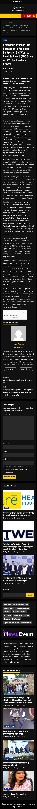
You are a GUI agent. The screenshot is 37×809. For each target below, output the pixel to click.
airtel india (7, 604)
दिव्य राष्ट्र (18, 8)
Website (6, 459)
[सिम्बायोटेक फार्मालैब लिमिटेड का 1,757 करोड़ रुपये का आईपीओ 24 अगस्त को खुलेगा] (18, 565)
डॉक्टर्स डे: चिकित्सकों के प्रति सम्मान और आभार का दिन (17, 380)
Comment (7, 414)
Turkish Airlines (26, 622)
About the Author (11, 315)
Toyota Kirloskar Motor (11, 622)
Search (6, 589)
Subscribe (31, 16)
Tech (6, 789)
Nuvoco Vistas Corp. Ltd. (21, 615)
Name (6, 443)
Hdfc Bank (7, 612)
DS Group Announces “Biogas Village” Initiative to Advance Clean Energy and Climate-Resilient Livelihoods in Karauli (17, 700)
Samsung (7, 619)
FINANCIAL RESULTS (22, 608)
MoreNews (31, 804)
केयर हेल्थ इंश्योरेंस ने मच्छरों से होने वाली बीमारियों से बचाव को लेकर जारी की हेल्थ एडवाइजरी (18, 514)
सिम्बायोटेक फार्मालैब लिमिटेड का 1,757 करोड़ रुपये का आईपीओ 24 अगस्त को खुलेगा (17, 579)
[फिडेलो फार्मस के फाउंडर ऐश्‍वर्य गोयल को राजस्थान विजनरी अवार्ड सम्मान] (18, 718)
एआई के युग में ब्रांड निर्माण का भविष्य (14, 794)
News (12, 726)
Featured (7, 692)
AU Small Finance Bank (20, 604)
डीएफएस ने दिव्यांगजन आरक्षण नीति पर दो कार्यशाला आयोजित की (16, 763)
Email (5, 451)
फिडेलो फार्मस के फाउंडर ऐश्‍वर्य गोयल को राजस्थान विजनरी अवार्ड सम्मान (15, 732)
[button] (3, 16)
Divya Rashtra (9, 69)
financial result (9, 608)
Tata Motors (16, 619)
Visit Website (10, 369)
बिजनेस (5, 40)
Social (14, 692)
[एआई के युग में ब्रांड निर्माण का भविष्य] (18, 781)
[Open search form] (18, 16)
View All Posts (26, 369)
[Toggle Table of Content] (23, 312)
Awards (7, 726)
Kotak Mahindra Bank (19, 612)
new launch (7, 615)
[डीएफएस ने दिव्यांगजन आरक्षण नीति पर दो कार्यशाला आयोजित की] (18, 750)
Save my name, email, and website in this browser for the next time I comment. (18, 469)
